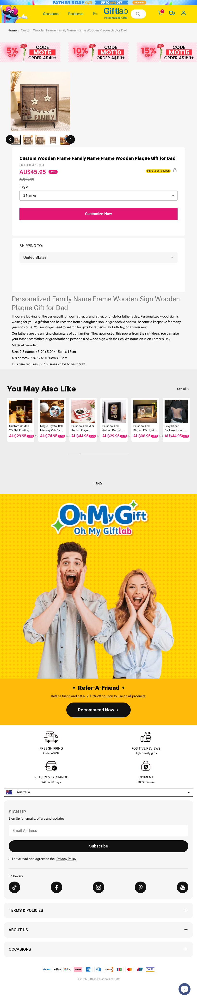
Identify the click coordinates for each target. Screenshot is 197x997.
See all (181, 389)
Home (12, 30)
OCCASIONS (20, 949)
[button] (10, 139)
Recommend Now (96, 709)
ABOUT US (18, 930)
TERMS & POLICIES (26, 910)
